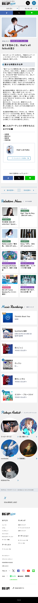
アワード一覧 (21, 543)
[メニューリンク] (34, 3)
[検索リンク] (28, 3)
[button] (9, 216)
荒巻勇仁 (22, 458)
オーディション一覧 (23, 540)
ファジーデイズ (6, 436)
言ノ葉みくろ (23, 436)
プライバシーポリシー (7, 559)
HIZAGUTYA (5, 480)
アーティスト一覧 (6, 549)
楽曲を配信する (19, 588)
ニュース (4, 525)
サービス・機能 (6, 539)
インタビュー (5, 530)
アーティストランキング (24, 527)
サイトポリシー (6, 555)
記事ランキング (22, 530)
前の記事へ (10, 190)
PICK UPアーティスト (7, 536)
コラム (3, 527)
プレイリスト (5, 533)
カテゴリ (9, 8)
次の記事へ (27, 190)
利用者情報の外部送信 (7, 562)
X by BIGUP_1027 (10, 502)
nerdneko (4, 458)
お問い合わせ (5, 566)
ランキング (28, 8)
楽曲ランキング (22, 525)
